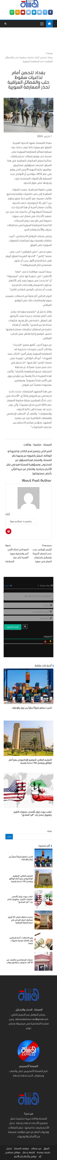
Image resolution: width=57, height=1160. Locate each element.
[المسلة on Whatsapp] (12, 12)
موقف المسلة (21, 1148)
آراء (40, 1156)
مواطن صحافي (12, 1152)
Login (7, 586)
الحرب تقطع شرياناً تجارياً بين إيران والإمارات (32, 708)
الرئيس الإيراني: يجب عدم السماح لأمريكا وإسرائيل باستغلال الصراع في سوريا (42, 553)
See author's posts (21, 521)
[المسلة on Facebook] (50, 12)
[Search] (5, 23)
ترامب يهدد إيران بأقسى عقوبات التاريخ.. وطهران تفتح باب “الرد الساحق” (20, 899)
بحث (49, 831)
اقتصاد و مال (29, 1152)
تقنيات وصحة (43, 1152)
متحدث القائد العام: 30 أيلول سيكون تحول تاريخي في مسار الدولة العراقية (20, 920)
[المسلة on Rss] (17, 12)
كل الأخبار (18, 1156)
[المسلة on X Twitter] (45, 12)
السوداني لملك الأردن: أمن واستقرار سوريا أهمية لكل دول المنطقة (16, 553)
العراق (46, 1148)
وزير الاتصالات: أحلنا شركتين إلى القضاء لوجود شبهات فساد (21, 940)
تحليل (9, 1148)
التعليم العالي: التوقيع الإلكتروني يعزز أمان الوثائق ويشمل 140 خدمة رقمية (21, 878)
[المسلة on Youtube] (23, 12)
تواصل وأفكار (30, 1156)
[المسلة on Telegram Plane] (34, 12)
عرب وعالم (36, 1148)
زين (8, 513)
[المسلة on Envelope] (39, 12)
